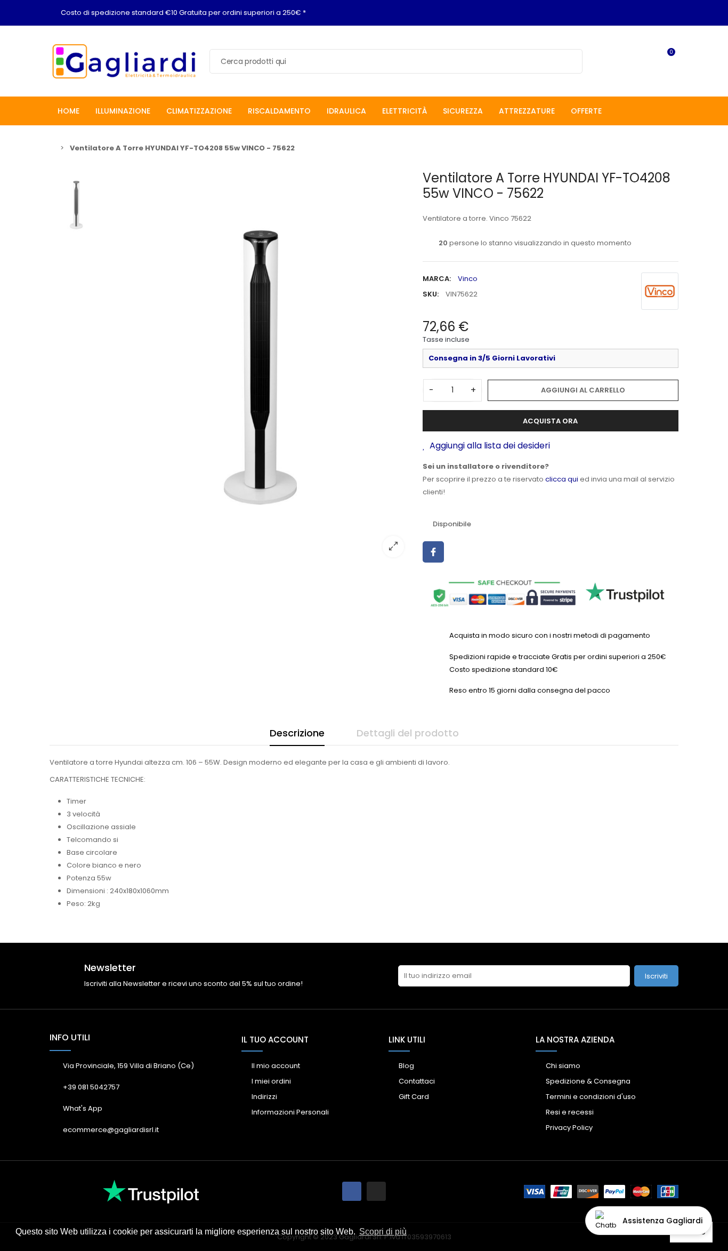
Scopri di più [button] (383, 1231)
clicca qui (561, 479)
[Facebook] (351, 1191)
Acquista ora (550, 421)
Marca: (437, 279)
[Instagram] (376, 1191)
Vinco (468, 279)
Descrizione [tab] (297, 733)
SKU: (431, 294)
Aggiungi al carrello (583, 390)
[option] (260, 368)
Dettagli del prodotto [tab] (408, 733)
